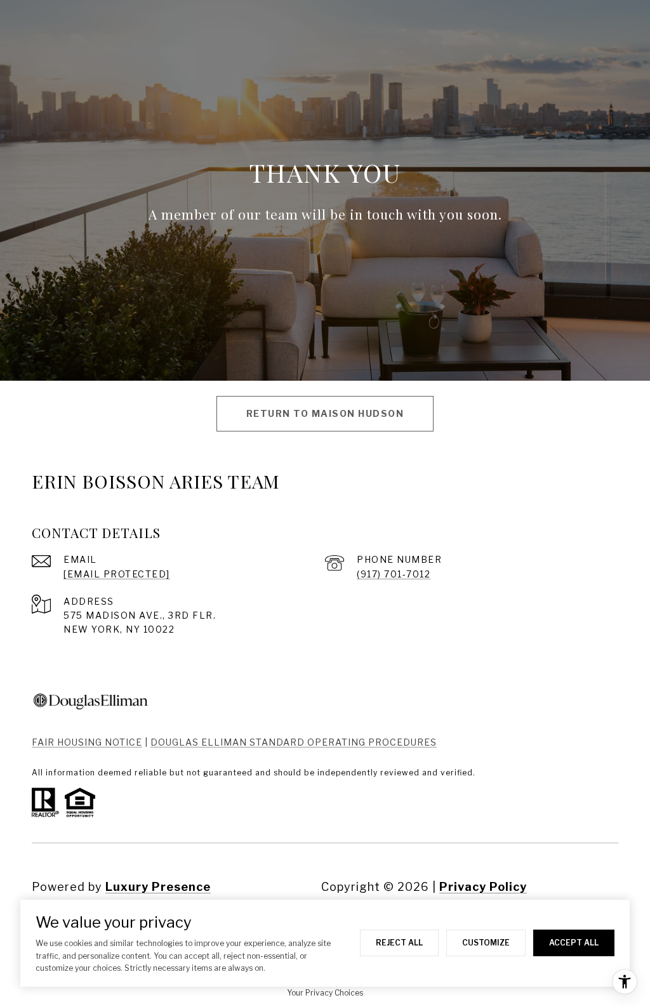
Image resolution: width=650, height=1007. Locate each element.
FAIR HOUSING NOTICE (87, 742)
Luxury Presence (158, 886)
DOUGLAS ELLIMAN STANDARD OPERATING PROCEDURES (293, 742)
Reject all (399, 942)
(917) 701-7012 (393, 574)
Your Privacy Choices (325, 992)
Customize (486, 942)
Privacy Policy (483, 886)
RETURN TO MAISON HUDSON (325, 413)
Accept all (574, 942)
